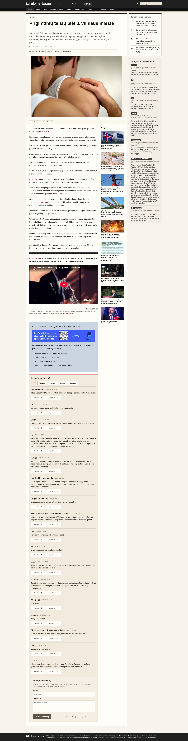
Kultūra (61, 9)
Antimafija (53, 9)
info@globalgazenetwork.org (82, 737)
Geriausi (62, 383)
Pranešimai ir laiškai (79, 9)
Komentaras (37, 699)
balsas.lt (63, 194)
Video (90, 9)
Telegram (49, 51)
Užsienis (68, 9)
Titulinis (30, 9)
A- (31, 122)
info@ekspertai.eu (67, 313)
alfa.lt (46, 132)
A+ (43, 122)
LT (137, 3)
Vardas (35, 690)
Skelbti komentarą (42, 717)
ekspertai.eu (34, 179)
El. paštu (57, 51)
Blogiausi (73, 383)
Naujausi (42, 383)
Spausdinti (50, 122)
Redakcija (103, 9)
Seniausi (52, 383)
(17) (31, 29)
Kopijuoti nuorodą (66, 51)
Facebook (42, 51)
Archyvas (111, 9)
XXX (96, 9)
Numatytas (37, 122)
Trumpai (37, 9)
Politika (45, 9)
